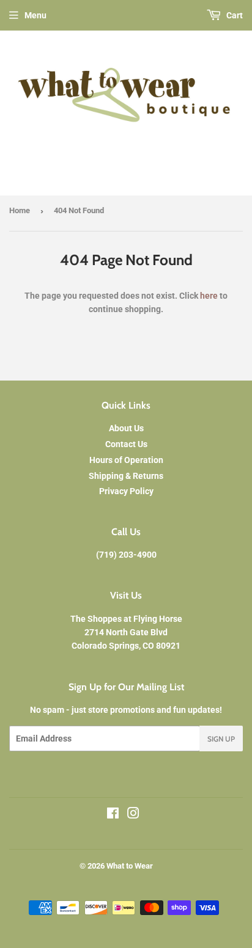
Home (19, 210)
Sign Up (221, 738)
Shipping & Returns (126, 476)
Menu (35, 15)
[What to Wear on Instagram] (133, 815)
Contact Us (126, 444)
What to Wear (129, 865)
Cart (233, 15)
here (209, 296)
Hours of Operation (126, 460)
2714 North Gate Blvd (126, 632)
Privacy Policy (126, 491)
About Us (126, 428)
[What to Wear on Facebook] (112, 815)
